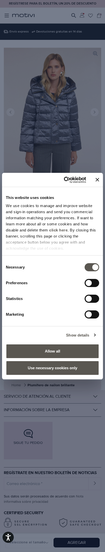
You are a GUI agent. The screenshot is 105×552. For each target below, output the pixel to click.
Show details (77, 335)
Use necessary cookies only (52, 368)
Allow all (52, 351)
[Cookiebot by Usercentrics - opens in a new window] (65, 180)
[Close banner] (97, 179)
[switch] (92, 283)
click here (58, 230)
